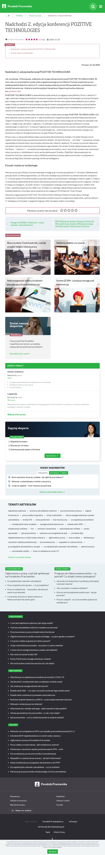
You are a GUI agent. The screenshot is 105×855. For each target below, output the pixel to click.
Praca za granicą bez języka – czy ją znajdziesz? (28, 585)
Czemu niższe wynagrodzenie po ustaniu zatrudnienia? (33, 650)
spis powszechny (28, 533)
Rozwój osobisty (35, 16)
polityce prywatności (57, 847)
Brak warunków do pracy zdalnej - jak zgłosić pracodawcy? (37, 477)
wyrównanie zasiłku (20, 551)
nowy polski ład (42, 519)
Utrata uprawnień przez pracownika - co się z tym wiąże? (35, 713)
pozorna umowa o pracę (70, 510)
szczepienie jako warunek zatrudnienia (60, 546)
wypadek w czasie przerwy (70, 542)
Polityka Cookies (63, 800)
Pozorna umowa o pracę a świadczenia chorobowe (32, 632)
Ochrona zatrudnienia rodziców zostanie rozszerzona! (34, 627)
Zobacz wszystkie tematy (19, 557)
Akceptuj (52, 851)
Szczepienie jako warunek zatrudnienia (24, 581)
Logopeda (12, 394)
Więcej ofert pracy (16, 414)
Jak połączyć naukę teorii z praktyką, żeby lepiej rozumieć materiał (77, 582)
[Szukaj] (93, 6)
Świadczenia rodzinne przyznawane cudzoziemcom (32, 695)
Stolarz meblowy (15, 371)
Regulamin (60, 796)
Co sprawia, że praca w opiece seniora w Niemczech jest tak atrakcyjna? (24, 598)
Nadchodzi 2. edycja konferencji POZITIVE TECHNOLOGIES (33, 49)
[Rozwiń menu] (100, 7)
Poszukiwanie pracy (14, 569)
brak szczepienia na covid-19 (46, 551)
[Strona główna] (8, 15)
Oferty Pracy (59, 832)
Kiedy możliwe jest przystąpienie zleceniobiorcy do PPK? (35, 762)
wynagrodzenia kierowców (52, 524)
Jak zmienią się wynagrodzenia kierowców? (29, 686)
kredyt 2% (27, 519)
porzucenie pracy (47, 542)
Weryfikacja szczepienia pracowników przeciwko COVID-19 (37, 677)
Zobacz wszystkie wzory (51, 492)
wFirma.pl (73, 821)
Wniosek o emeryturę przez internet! (26, 704)
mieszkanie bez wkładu (70, 528)
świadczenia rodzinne (17, 528)
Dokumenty (43, 473)
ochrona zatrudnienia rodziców (43, 510)
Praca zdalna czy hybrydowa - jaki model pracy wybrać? (34, 744)
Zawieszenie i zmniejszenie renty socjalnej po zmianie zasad (36, 681)
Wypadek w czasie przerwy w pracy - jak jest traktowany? (35, 758)
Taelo (47, 832)
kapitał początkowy (17, 510)
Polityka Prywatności (18, 800)
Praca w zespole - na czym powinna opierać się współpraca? (76, 601)
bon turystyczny (60, 519)
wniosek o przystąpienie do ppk (53, 533)
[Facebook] (52, 839)
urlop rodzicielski (54, 515)
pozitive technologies (16, 39)
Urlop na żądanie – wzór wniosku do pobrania (31, 485)
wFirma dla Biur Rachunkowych (51, 827)
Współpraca (15, 796)
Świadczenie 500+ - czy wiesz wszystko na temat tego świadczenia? (40, 690)
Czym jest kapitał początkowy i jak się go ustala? (31, 623)
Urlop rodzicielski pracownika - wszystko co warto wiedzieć (36, 645)
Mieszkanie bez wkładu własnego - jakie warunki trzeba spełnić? (38, 708)
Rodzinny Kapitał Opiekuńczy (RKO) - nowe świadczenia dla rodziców (41, 699)
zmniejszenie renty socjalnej (24, 524)
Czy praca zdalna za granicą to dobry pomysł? (30, 641)
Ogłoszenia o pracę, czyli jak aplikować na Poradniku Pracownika (27, 575)
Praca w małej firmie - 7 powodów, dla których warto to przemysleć (27, 590)
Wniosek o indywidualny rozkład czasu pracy (31, 481)
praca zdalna (74, 537)
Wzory (64, 473)
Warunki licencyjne (17, 805)
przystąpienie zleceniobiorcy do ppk (24, 546)
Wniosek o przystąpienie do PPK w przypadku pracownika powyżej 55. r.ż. (42, 731)
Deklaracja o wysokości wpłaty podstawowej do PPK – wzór (36, 749)
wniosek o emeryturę (47, 528)
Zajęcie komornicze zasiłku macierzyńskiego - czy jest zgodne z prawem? (42, 636)
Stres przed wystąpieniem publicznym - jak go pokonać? (76, 593)
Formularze (54, 473)
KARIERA (19, 16)
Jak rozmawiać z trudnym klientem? (72, 588)
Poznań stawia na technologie (22, 53)
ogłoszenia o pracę (57, 537)
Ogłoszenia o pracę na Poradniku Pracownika (30, 740)
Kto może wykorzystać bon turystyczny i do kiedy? (32, 663)
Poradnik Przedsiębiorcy (53, 821)
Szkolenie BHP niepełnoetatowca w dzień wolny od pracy (35, 735)
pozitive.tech (14, 91)
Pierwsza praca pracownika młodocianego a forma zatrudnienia (38, 771)
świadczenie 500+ (75, 524)
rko (32, 528)
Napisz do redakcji (23, 810)
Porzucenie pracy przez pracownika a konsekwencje (33, 753)
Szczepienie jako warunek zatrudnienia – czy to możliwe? (35, 767)
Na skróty (10, 44)
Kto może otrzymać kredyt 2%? (24, 654)
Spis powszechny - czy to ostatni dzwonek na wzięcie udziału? (37, 717)
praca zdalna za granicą (32, 515)
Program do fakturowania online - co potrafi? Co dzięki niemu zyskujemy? (75, 575)
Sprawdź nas (51, 456)
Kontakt (59, 805)
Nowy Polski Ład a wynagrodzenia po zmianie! (30, 659)
